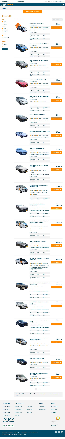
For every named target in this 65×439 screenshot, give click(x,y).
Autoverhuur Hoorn (6, 409)
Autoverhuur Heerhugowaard (8, 407)
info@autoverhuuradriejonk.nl (33, 432)
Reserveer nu (56, 27)
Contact (52, 414)
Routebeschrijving (17, 432)
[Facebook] (56, 432)
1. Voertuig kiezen (6, 8)
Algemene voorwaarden (6, 437)
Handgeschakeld (7, 38)
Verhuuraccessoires (54, 406)
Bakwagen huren (29, 409)
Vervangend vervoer (42, 407)
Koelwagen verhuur (42, 409)
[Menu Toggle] (63, 4)
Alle (5, 21)
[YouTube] (62, 432)
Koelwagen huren (30, 406)
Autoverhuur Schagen (6, 412)
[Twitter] (59, 432)
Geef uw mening (54, 407)
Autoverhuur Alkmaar (6, 406)
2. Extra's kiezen (26, 8)
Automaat (6, 37)
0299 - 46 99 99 (42, 393)
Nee (5, 22)
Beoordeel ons (53, 425)
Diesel (5, 31)
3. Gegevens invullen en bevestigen (49, 8)
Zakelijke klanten (42, 406)
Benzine (6, 30)
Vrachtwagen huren (30, 407)
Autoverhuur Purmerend (7, 410)
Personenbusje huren (18, 407)
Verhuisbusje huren (18, 412)
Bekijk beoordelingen (54, 424)
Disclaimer (53, 410)
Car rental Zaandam (6, 415)
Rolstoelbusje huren (18, 409)
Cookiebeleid (53, 412)
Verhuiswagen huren (30, 410)
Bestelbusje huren (18, 410)
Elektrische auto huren (19, 414)
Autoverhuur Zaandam (6, 414)
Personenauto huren (18, 406)
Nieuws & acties (54, 409)
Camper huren (29, 412)
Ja (5, 24)
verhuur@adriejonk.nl (54, 393)
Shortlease (41, 410)
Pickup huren (17, 415)
